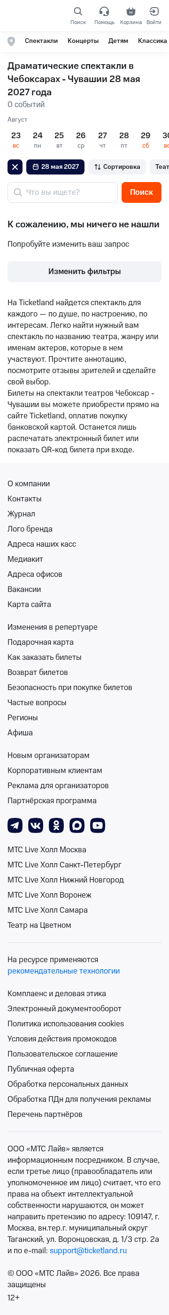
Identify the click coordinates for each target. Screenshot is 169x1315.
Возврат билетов (38, 672)
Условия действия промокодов (62, 1039)
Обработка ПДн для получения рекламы (79, 1099)
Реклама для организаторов (58, 785)
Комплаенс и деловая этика (57, 993)
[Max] (76, 825)
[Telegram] (15, 825)
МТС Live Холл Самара (48, 910)
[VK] (35, 825)
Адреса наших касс (42, 544)
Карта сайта (29, 604)
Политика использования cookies (66, 1024)
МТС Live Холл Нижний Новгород (66, 880)
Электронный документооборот (65, 1009)
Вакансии (24, 589)
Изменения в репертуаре (53, 627)
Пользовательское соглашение (63, 1054)
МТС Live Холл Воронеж (50, 895)
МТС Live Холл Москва (47, 850)
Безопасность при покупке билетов (70, 687)
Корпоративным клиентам (55, 770)
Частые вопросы (37, 702)
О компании (29, 484)
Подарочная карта (41, 642)
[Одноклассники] (56, 825)
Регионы (23, 718)
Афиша (20, 733)
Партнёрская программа (52, 801)
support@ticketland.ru (88, 1251)
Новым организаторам (49, 755)
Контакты (25, 499)
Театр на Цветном (39, 925)
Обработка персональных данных (68, 1084)
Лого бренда (30, 529)
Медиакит (25, 559)
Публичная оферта (41, 1069)
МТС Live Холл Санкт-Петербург (65, 865)
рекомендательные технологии (64, 971)
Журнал (21, 514)
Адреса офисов (35, 574)
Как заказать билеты (45, 657)
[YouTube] (97, 825)
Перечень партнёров (45, 1114)
